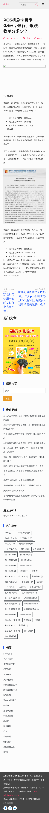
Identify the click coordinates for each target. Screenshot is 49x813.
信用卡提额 (10, 565)
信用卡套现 (11, 560)
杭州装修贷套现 (31, 609)
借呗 (35, 571)
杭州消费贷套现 (31, 603)
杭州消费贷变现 (12, 603)
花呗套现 (10, 625)
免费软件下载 (9, 664)
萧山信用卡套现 (12, 631)
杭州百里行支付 (10, 685)
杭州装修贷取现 (12, 609)
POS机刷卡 (11, 538)
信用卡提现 (27, 560)
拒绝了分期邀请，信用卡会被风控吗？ (19, 480)
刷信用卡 (10, 576)
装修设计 (7, 736)
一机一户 (10, 544)
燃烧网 (6, 705)
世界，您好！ (21, 515)
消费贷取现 (10, 614)
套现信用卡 (27, 582)
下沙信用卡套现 (26, 544)
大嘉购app (37, 576)
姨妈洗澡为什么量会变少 (13, 490)
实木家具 (7, 674)
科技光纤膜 (8, 716)
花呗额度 (23, 625)
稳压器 (6, 721)
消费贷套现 (25, 614)
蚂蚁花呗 (28, 631)
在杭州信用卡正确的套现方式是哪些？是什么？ (23, 466)
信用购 (24, 571)
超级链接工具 (9, 747)
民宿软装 (7, 695)
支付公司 (10, 587)
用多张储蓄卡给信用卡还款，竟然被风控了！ (22, 485)
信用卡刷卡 (10, 554)
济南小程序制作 (10, 700)
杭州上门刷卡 (11, 593)
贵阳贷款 (7, 741)
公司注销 (7, 669)
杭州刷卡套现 (30, 598)
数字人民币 (35, 587)
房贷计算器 (8, 679)
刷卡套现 (23, 576)
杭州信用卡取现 (29, 593)
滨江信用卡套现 (12, 620)
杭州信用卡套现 (13, 598)
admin (39, 38)
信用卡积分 (26, 565)
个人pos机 (11, 549)
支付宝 (22, 587)
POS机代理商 (23, 533)
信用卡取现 (26, 554)
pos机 (9, 533)
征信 (40, 582)
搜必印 (6, 4)
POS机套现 (26, 538)
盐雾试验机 (8, 710)
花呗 (38, 620)
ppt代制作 (7, 654)
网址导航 (7, 726)
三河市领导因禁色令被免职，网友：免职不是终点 (24, 443)
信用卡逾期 (10, 571)
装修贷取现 (10, 636)
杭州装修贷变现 (10, 690)
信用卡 (24, 549)
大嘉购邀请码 (11, 582)
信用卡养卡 (38, 549)
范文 (5, 731)
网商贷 (27, 620)
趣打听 (6, 752)
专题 (28, 38)
